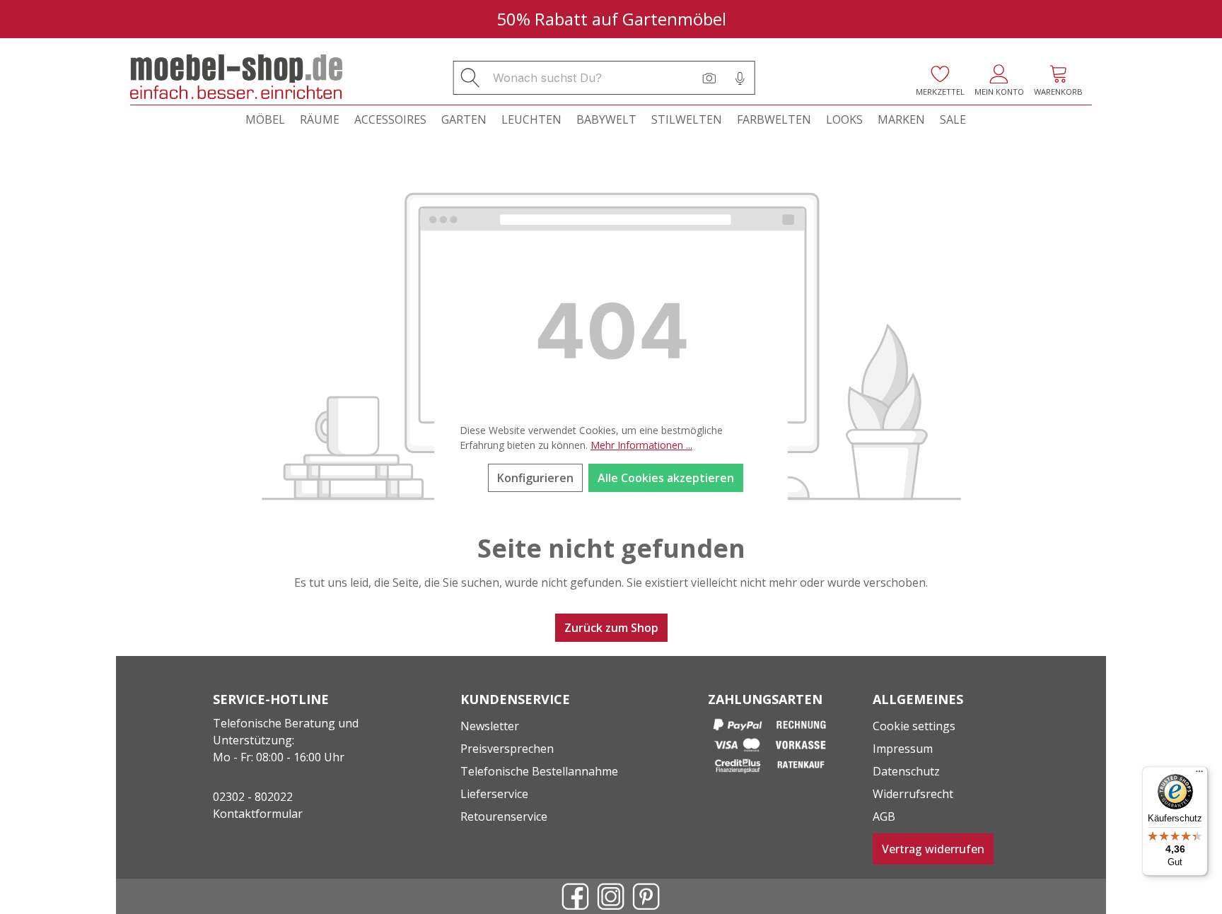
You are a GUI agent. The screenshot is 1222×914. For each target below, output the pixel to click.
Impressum (903, 748)
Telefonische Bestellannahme (539, 771)
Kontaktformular (258, 813)
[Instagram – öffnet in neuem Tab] (611, 896)
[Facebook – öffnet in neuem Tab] (575, 896)
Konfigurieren (535, 478)
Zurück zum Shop (611, 627)
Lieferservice (494, 794)
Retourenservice (503, 816)
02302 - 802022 (253, 796)
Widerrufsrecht (913, 794)
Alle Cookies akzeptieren (666, 478)
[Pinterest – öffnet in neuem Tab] (646, 896)
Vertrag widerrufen (933, 849)
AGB (884, 816)
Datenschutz (906, 771)
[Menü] (1199, 774)
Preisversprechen (507, 748)
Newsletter (489, 726)
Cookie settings (914, 726)
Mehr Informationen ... (641, 445)
